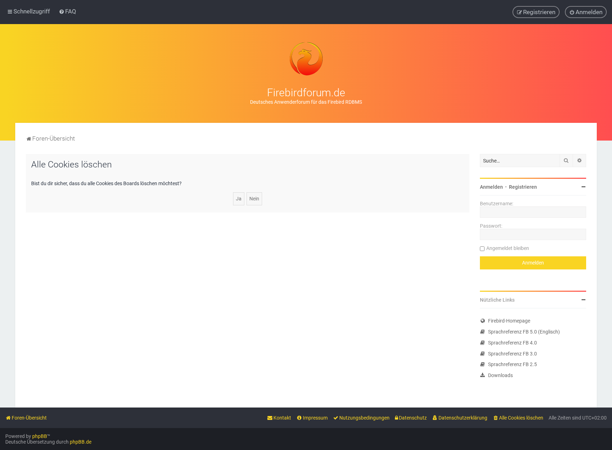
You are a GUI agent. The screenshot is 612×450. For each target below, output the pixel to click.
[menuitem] (67, 11)
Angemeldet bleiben (507, 248)
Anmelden (491, 187)
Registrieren (523, 187)
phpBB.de (80, 442)
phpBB (39, 436)
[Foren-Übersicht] (306, 59)
